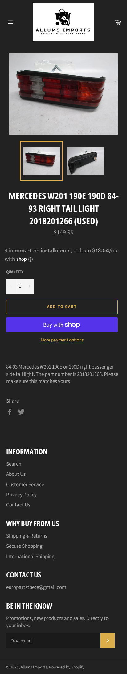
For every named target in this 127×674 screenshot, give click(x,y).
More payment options (62, 340)
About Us (16, 474)
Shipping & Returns (26, 536)
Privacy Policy (21, 495)
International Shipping (30, 556)
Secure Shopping (24, 546)
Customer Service (25, 484)
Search (13, 464)
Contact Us (18, 505)
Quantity (14, 272)
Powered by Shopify (66, 667)
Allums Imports (34, 667)
